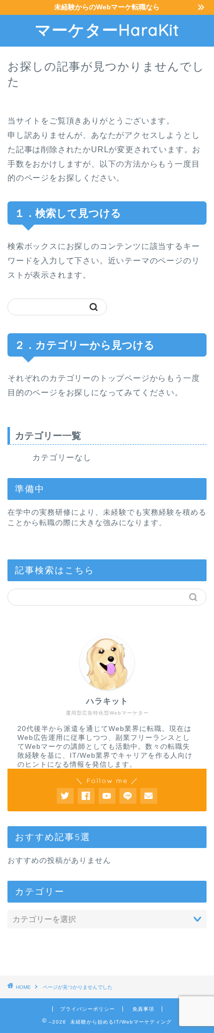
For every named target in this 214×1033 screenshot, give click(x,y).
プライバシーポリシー (87, 1009)
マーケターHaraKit (107, 30)
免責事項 (143, 1009)
